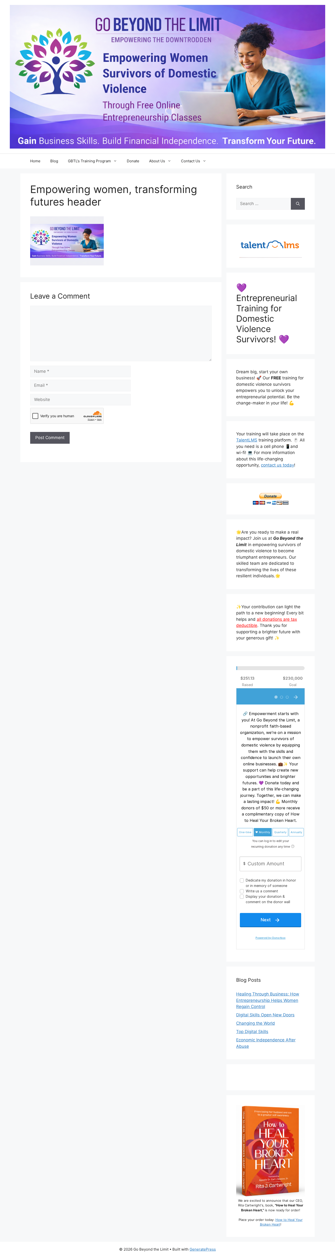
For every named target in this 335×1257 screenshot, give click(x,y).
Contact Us (190, 161)
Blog (54, 161)
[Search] (298, 204)
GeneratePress (203, 1249)
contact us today (277, 465)
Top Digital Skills (252, 1031)
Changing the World (255, 1023)
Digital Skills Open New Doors (265, 1014)
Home (35, 161)
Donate (133, 161)
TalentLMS (246, 440)
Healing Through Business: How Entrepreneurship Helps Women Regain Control (267, 1000)
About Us (157, 161)
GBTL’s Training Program (89, 161)
